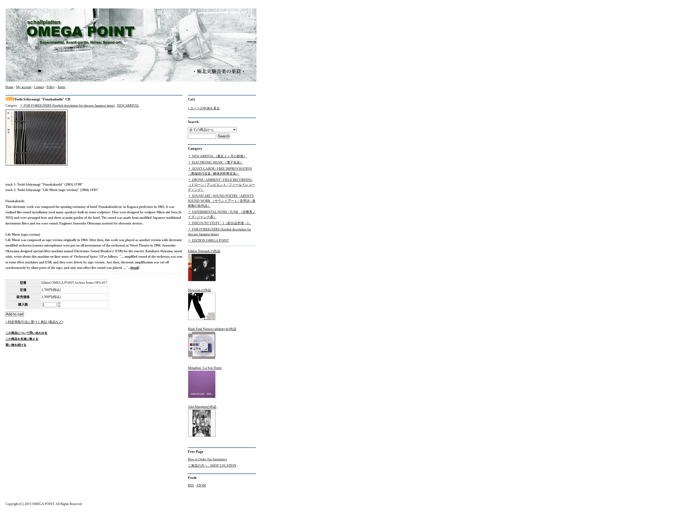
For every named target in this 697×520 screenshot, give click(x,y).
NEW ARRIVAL (128, 105)
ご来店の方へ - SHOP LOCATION (212, 465)
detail (134, 268)
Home (9, 87)
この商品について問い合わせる (26, 332)
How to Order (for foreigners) (207, 459)
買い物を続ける (15, 344)
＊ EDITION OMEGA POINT (208, 240)
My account (23, 87)
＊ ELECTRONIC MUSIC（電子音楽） (215, 162)
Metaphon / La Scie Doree (205, 368)
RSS (191, 485)
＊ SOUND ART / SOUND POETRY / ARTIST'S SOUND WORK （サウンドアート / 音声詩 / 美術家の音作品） (221, 201)
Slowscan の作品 (199, 290)
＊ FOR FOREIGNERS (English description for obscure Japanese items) (67, 105)
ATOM (201, 485)
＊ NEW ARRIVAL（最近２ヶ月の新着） (217, 156)
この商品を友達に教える (21, 338)
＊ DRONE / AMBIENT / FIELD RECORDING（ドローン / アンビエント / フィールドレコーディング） (221, 185)
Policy (51, 87)
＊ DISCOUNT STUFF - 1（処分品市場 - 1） (219, 223)
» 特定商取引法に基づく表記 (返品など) (34, 322)
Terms (61, 87)
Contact (39, 87)
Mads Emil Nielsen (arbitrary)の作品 (212, 329)
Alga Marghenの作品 (202, 407)
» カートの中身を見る (204, 108)
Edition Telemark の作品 (204, 251)
